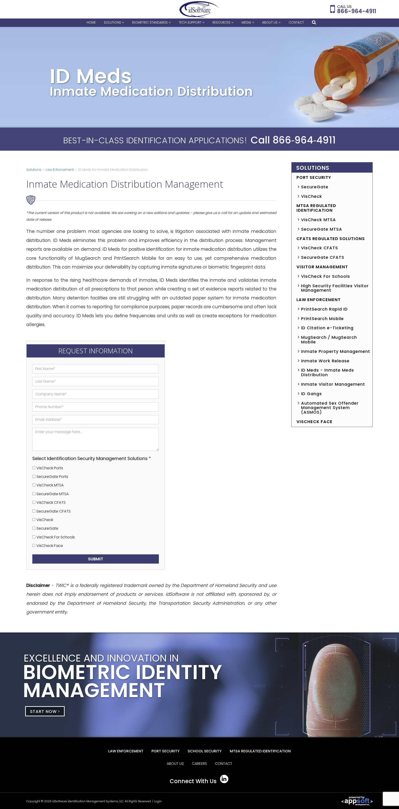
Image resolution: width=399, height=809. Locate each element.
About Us (270, 22)
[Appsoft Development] (357, 800)
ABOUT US (175, 763)
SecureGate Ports (52, 476)
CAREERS (199, 763)
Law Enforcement (60, 169)
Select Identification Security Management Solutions (91, 458)
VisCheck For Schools (55, 537)
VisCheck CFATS (51, 502)
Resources (221, 22)
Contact (296, 22)
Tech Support (190, 22)
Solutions (113, 22)
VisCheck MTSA (50, 485)
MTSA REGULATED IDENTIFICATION (260, 751)
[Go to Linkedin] (224, 779)
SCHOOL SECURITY (205, 751)
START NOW (44, 711)
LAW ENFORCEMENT (125, 751)
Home (91, 22)
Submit (95, 559)
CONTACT (223, 763)
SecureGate (47, 528)
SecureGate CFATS (53, 511)
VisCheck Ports (49, 468)
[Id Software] (199, 9)
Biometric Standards (150, 22)
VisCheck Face (49, 545)
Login (158, 801)
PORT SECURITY (165, 751)
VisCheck (44, 519)
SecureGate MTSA (52, 494)
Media (247, 22)
